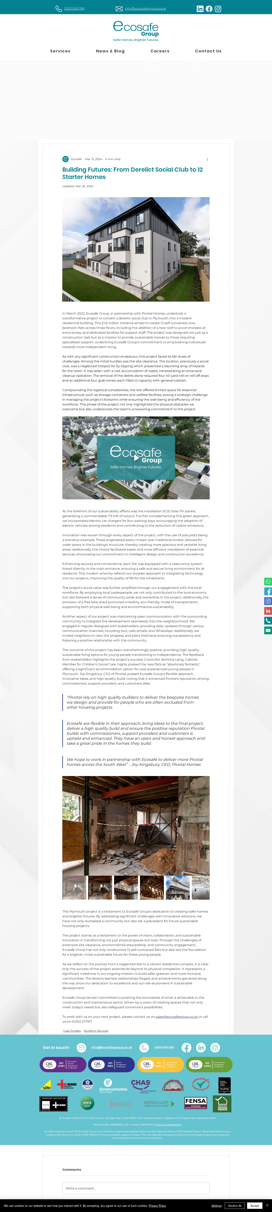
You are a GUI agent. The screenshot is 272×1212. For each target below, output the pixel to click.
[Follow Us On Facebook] (268, 591)
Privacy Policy (157, 1206)
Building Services (96, 1031)
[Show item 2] (100, 888)
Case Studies (72, 1031)
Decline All (234, 1206)
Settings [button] (216, 1206)
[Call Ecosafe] (268, 621)
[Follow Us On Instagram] (268, 601)
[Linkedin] (268, 611)
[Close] (267, 1205)
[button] (60, 51)
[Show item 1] (74, 888)
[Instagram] (215, 1048)
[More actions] (207, 159)
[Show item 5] (178, 888)
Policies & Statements (168, 1124)
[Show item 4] (152, 888)
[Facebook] (186, 1048)
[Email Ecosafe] (268, 630)
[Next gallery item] (205, 826)
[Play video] (136, 457)
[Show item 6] (204, 888)
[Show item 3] (126, 888)
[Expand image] (136, 826)
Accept (254, 1206)
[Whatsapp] (268, 581)
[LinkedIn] (201, 1048)
